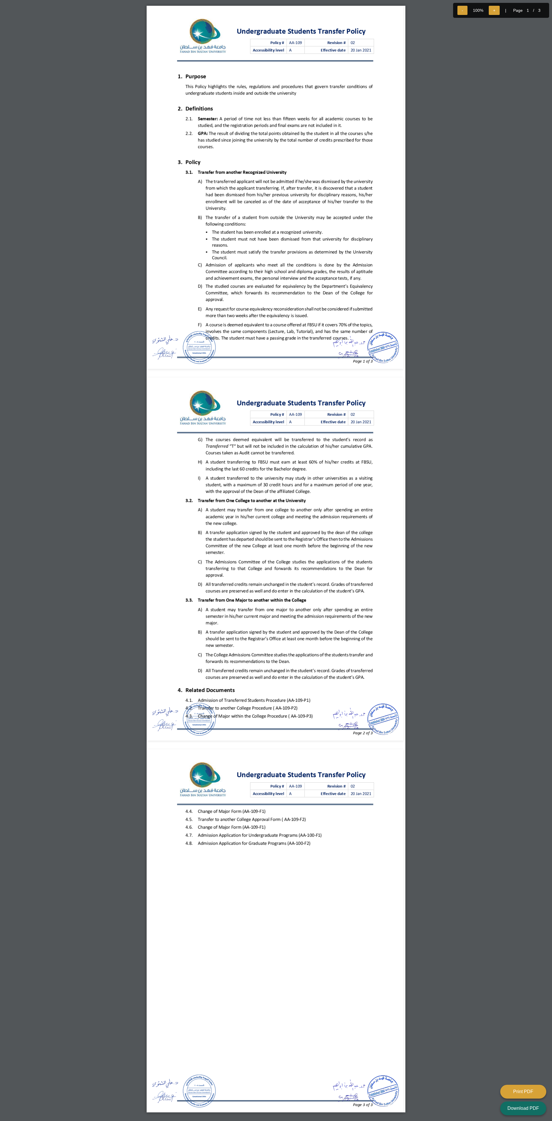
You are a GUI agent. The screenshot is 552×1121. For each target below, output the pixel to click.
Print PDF (523, 1091)
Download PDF (523, 1108)
